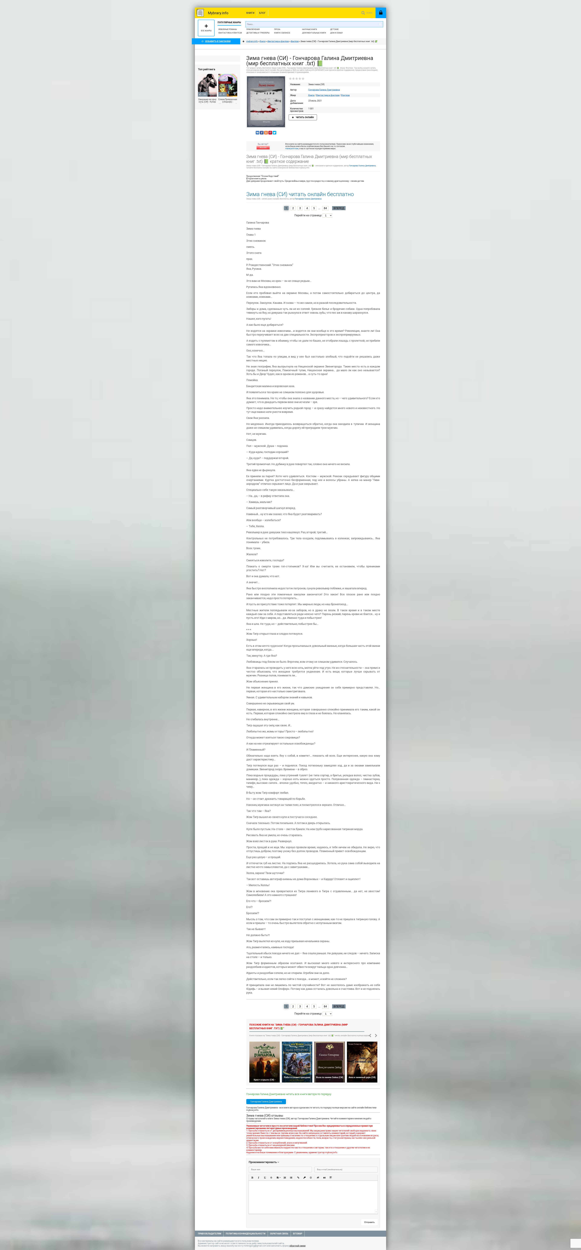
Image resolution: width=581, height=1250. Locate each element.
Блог (262, 12)
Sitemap (297, 1233)
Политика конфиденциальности (245, 1233)
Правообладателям (209, 1233)
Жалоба (263, 148)
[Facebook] (262, 132)
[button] (252, 1177)
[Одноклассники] (266, 132)
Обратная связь (279, 1233)
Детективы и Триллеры (257, 33)
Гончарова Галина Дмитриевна (324, 90)
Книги (250, 12)
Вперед (339, 208)
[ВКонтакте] (257, 132)
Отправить (369, 1222)
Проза (277, 29)
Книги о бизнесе (282, 33)
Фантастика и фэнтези (230, 33)
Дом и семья (336, 33)
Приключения (253, 29)
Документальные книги (314, 33)
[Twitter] (274, 132)
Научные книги (309, 29)
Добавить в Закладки (218, 41)
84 (325, 208)
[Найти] (380, 24)
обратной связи (297, 1246)
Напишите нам (292, 148)
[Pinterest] (270, 132)
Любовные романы (227, 29)
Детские (334, 29)
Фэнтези (345, 95)
